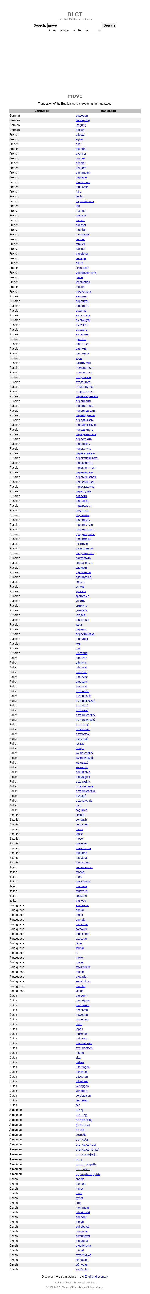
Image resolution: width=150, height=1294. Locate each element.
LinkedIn (67, 1282)
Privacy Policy (86, 1287)
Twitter (57, 1282)
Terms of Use (69, 1287)
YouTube (91, 1282)
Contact (100, 1287)
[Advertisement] (75, 62)
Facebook (79, 1282)
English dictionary (96, 1276)
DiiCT (75, 14)
